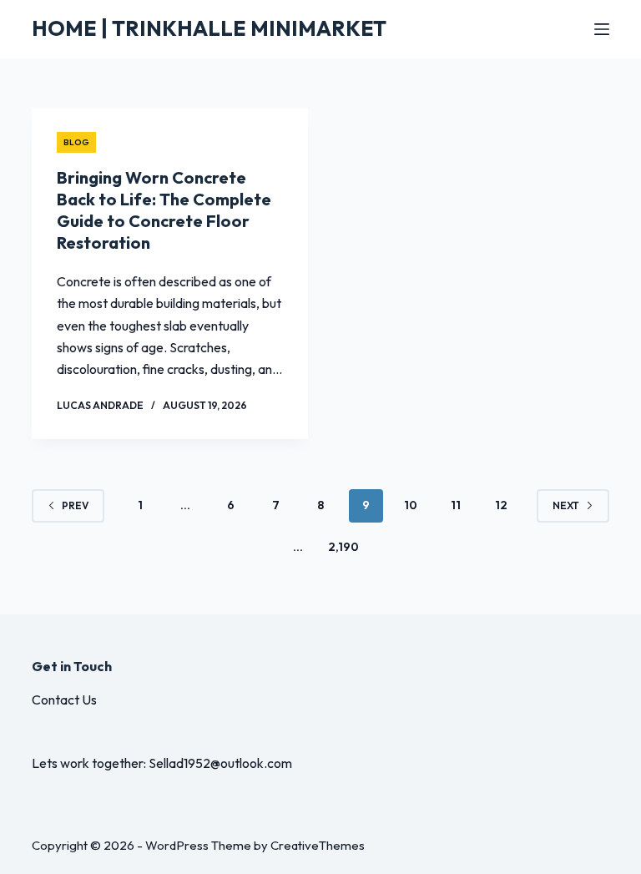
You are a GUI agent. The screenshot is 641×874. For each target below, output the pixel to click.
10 (410, 505)
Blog (76, 142)
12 (501, 505)
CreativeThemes (317, 845)
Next (566, 505)
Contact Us (64, 699)
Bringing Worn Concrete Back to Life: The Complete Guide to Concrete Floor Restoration (164, 210)
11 (456, 505)
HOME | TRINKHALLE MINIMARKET (209, 28)
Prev (75, 505)
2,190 (343, 546)
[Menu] (601, 29)
